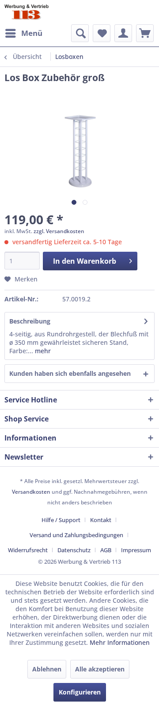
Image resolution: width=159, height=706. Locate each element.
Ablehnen (46, 669)
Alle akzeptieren (100, 669)
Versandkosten (31, 491)
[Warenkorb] (145, 33)
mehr (42, 351)
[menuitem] (23, 33)
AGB (105, 550)
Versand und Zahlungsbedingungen (76, 535)
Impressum (136, 550)
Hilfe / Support (61, 520)
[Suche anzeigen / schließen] (80, 33)
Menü (31, 33)
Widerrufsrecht (28, 550)
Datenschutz (74, 550)
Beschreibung (29, 321)
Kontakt (100, 520)
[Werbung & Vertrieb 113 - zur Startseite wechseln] (26, 12)
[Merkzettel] (101, 33)
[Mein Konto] (123, 33)
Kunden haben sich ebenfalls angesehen (70, 373)
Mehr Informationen (120, 642)
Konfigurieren (80, 692)
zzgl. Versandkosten (59, 231)
